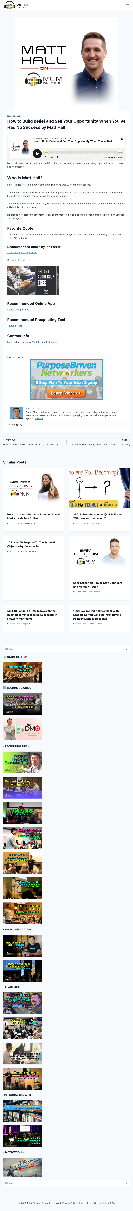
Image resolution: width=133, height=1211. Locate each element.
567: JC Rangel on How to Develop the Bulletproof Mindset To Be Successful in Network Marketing (32, 614)
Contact (98, 1203)
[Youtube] (17, 425)
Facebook (26, 342)
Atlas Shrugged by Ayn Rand (22, 252)
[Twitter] (21, 425)
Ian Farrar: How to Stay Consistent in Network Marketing (100, 442)
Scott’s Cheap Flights (18, 309)
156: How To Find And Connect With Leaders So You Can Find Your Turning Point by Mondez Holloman (97, 614)
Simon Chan (15, 523)
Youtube (36, 342)
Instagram (51, 342)
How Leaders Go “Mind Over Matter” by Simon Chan (30, 442)
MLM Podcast (13, 116)
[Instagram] (13, 425)
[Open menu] (127, 5)
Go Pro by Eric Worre (18, 260)
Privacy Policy (69, 1203)
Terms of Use (86, 1203)
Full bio (39, 418)
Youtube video (14, 326)
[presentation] (33, 488)
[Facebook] (10, 425)
